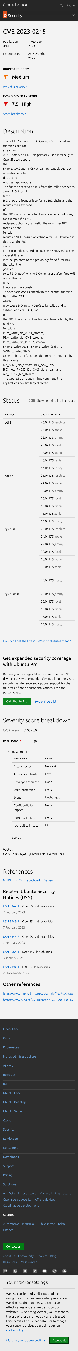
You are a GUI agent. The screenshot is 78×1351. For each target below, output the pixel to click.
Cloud (7, 1120)
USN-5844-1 (11, 906)
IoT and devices (44, 1199)
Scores (16, 837)
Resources (10, 1262)
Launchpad (32, 880)
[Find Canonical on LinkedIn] (26, 1272)
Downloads (11, 1157)
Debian (48, 880)
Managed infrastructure (19, 1056)
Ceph (6, 1038)
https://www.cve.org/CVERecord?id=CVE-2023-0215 (38, 999)
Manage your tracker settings (26, 1340)
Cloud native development (21, 1205)
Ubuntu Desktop (14, 1102)
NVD (19, 880)
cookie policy (14, 1330)
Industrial (28, 1223)
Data (12, 1193)
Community (26, 1256)
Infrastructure (27, 1193)
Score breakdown (14, 113)
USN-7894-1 (11, 967)
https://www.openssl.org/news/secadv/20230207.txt (38, 993)
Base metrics (20, 751)
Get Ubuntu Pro (16, 701)
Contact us (13, 1246)
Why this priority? (15, 86)
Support (8, 1166)
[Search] (61, 5)
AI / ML (8, 1065)
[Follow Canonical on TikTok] (55, 1272)
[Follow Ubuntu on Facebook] (16, 1272)
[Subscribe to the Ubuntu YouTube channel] (45, 1272)
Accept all (59, 1340)
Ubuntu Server (13, 1111)
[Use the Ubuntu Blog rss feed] (65, 1272)
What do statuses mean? (54, 641)
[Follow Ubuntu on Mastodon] (6, 1272)
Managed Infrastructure (55, 1193)
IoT (5, 1083)
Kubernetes (11, 1047)
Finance (8, 1230)
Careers (42, 1256)
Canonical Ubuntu (15, 4)
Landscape (10, 1138)
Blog (53, 1256)
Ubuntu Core (12, 1093)
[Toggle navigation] (73, 15)
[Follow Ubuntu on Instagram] (36, 1272)
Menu (71, 5)
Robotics (9, 1074)
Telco (61, 1223)
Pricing (7, 1175)
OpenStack (11, 1029)
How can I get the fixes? (19, 641)
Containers (10, 1147)
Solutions (9, 1184)
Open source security (17, 1199)
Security (8, 1129)
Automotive (11, 1223)
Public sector (46, 1223)
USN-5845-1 (11, 921)
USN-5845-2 (11, 936)
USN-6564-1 (11, 951)
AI (4, 1193)
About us (9, 1256)
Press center (28, 1262)
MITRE (7, 880)
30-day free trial (45, 701)
